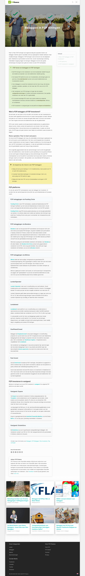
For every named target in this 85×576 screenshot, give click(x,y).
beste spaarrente (23, 349)
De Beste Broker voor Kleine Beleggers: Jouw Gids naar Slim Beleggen (17, 527)
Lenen (10, 547)
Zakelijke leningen (45, 530)
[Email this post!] (22, 452)
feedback (31, 471)
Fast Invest (18, 362)
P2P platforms (62, 61)
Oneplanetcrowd (21, 334)
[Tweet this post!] (13, 452)
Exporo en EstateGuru (45, 105)
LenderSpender (23, 79)
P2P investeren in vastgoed (66, 64)
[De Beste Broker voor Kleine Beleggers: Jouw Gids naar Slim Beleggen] (18, 523)
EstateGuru (15, 430)
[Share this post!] (11, 452)
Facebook (11, 562)
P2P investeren (51, 23)
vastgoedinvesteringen (18, 93)
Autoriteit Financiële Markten (34, 416)
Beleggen (32, 23)
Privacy (47, 555)
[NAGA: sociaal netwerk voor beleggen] (67, 496)
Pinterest (11, 569)
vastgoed (37, 384)
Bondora (13, 228)
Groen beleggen (15, 502)
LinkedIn (11, 564)
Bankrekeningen (13, 555)
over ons (16, 473)
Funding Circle (15, 204)
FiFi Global (48, 549)
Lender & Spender (15, 286)
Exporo (14, 396)
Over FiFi (47, 547)
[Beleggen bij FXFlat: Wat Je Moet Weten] (42, 496)
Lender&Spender (40, 100)
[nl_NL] (78, 574)
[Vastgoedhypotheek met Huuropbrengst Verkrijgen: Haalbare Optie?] (42, 523)
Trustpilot (13, 398)
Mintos (12, 259)
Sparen (11, 552)
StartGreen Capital (30, 340)
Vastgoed (40, 530)
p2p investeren (43, 441)
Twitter (11, 567)
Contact (47, 552)
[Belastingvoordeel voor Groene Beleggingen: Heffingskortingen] (18, 496)
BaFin (12, 418)
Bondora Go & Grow (27, 244)
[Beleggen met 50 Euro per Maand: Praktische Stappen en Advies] (67, 523)
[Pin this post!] (18, 452)
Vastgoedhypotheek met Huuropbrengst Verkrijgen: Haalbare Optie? (41, 527)
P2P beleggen (35, 441)
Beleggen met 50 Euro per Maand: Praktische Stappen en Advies (66, 527)
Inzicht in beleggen (41, 23)
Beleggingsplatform (36, 502)
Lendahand (14, 309)
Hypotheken (34, 530)
